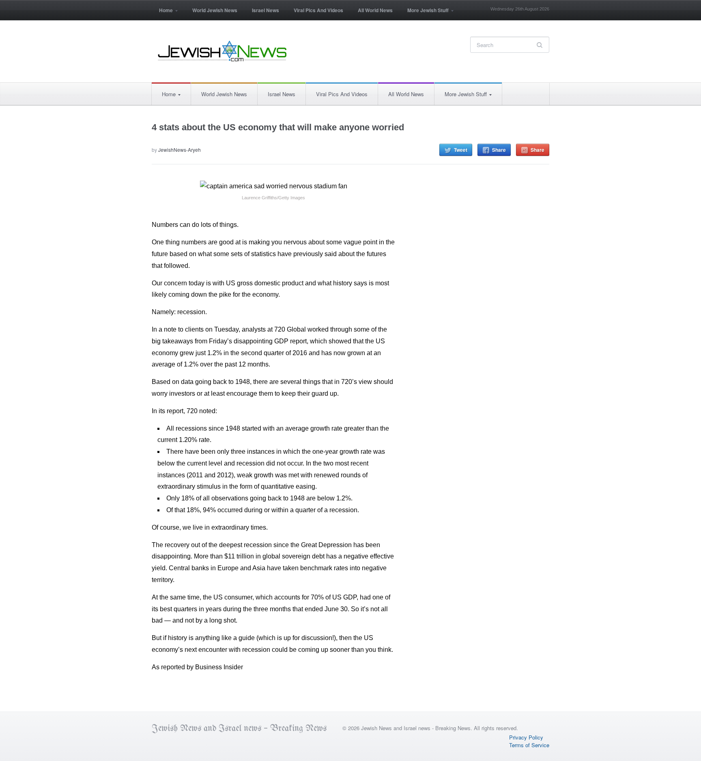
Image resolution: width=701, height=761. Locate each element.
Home (162, 12)
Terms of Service (529, 745)
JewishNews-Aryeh (179, 149)
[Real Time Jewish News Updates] (223, 51)
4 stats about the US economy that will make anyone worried (278, 127)
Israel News (265, 10)
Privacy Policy (526, 737)
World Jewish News (214, 10)
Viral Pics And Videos (318, 10)
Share (499, 149)
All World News (375, 10)
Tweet (460, 149)
